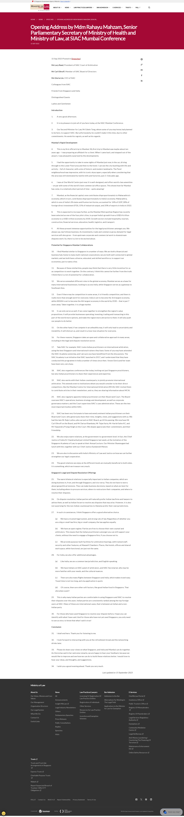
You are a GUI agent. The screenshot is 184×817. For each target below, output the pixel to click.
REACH (50, 800)
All (56, 696)
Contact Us (35, 718)
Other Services (85, 706)
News (67, 7)
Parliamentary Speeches (64, 715)
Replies (58, 727)
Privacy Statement (79, 800)
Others (58, 711)
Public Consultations (63, 723)
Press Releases (61, 719)
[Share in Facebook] (141, 74)
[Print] (141, 59)
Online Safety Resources (138, 752)
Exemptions (133, 724)
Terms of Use (91, 800)
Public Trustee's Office (137, 704)
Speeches (76, 58)
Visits (57, 734)
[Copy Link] (141, 64)
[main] (92, 345)
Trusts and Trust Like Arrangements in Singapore (41, 764)
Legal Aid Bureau (135, 734)
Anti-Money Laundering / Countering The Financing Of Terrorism (140, 740)
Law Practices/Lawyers (83, 7)
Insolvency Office (135, 700)
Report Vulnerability (63, 800)
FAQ (137, 7)
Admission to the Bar (112, 696)
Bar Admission (102, 7)
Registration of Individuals (89, 702)
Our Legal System (37, 710)
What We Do (35, 714)
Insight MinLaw (61, 704)
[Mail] (141, 69)
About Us (56, 7)
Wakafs (33, 782)
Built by (56, 811)
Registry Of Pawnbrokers (138, 714)
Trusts (128, 7)
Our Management (37, 702)
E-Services (117, 7)
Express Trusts (36, 772)
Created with (34, 811)
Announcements (61, 700)
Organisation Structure (39, 706)
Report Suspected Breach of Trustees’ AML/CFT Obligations (41, 787)
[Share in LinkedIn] (141, 79)
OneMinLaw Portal (136, 696)
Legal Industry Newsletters (65, 707)
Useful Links (35, 721)
